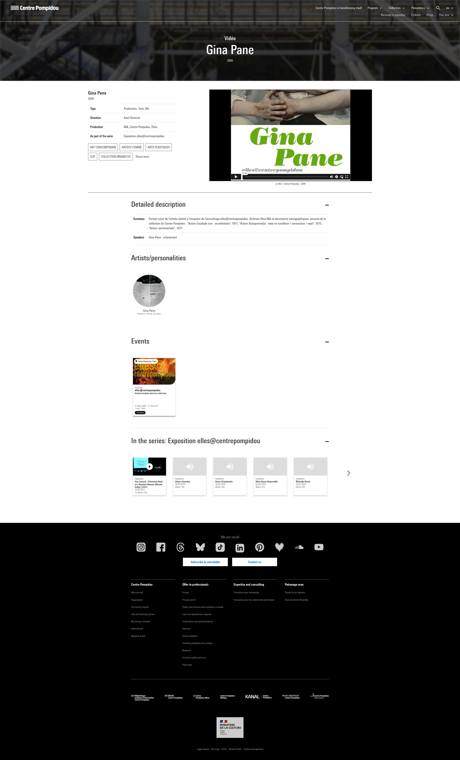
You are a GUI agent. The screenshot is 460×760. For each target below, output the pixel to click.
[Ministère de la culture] (230, 727)
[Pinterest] (260, 548)
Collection (395, 8)
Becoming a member (140, 621)
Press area (187, 664)
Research (186, 650)
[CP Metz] (204, 700)
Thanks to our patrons (295, 592)
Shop (431, 15)
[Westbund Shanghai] (293, 700)
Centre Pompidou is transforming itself (340, 8)
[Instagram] (141, 548)
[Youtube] (319, 548)
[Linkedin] (240, 548)
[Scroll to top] (451, 751)
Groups (185, 592)
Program (373, 8)
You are (444, 15)
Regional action (138, 636)
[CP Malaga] (230, 700)
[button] (230, 205)
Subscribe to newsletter (205, 562)
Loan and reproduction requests (196, 614)
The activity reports (140, 607)
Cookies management (253, 749)
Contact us (254, 562)
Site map (215, 749)
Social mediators (189, 636)
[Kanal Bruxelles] (261, 700)
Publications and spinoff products (197, 621)
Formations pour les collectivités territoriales (254, 599)
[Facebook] (161, 548)
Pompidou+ (418, 8)
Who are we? (137, 592)
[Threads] (180, 548)
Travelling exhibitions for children (197, 643)
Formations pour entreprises (246, 592)
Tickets (416, 15)
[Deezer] (279, 548)
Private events (189, 599)
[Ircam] (176, 700)
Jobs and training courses (143, 614)
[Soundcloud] (299, 548)
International (137, 628)
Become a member (394, 15)
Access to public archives (194, 657)
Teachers (186, 628)
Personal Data (235, 749)
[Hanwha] (319, 700)
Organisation (137, 599)
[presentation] (348, 473)
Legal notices (203, 749)
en (448, 8)
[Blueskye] (200, 548)
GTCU (224, 749)
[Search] (438, 8)
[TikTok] (220, 548)
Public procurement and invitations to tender (203, 607)
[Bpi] (145, 700)
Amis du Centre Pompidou (297, 599)
